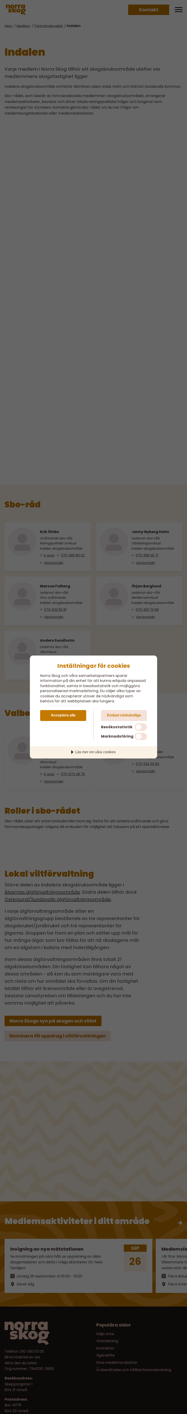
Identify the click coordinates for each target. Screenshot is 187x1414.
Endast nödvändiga (124, 715)
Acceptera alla (63, 715)
